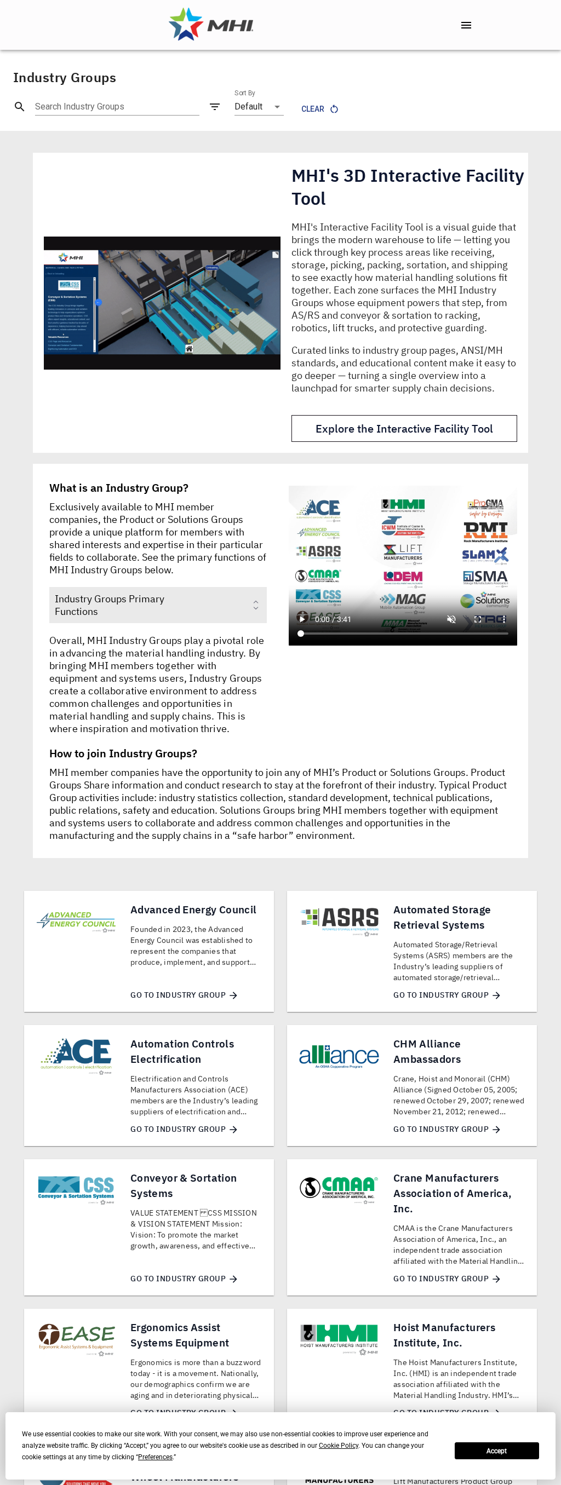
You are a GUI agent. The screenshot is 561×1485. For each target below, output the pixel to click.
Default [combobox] (248, 106)
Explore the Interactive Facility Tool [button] (404, 428)
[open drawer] (466, 25)
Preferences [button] (155, 1457)
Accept (496, 1451)
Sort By (244, 93)
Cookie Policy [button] (338, 1445)
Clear (312, 109)
